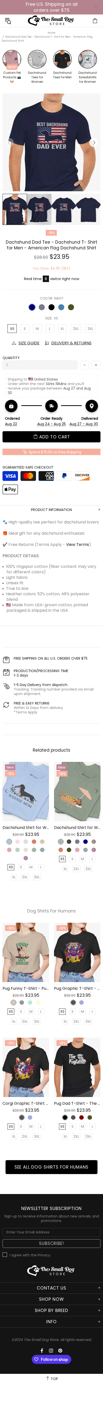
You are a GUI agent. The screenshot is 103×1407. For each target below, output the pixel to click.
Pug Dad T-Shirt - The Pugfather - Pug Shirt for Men (77, 1103)
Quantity (11, 358)
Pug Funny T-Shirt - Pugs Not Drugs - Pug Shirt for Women (25, 988)
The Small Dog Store (51, 20)
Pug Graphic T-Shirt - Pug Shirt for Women (77, 988)
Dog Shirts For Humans (51, 911)
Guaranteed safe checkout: (28, 467)
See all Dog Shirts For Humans (51, 1167)
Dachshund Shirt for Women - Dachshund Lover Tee (77, 827)
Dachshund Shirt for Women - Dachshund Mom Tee (25, 827)
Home (51, 33)
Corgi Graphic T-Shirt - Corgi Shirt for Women (25, 1103)
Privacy (44, 1255)
